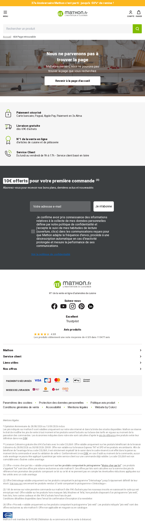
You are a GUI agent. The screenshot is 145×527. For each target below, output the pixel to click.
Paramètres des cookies (17, 402)
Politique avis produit (103, 402)
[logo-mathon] (72, 13)
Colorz (112, 407)
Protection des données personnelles (61, 402)
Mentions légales (78, 407)
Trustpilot (72, 321)
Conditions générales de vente (21, 407)
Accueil (7, 36)
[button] (139, 13)
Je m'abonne (103, 206)
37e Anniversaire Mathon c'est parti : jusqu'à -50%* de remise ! (72, 3)
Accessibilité (53, 407)
